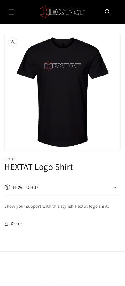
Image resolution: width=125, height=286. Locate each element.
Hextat (53, 281)
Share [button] (16, 223)
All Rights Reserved (73, 281)
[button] (11, 12)
